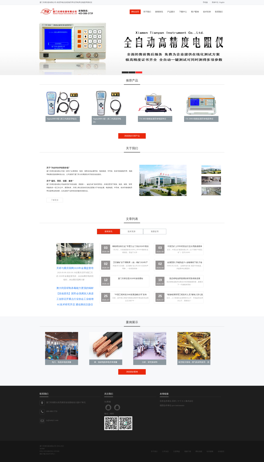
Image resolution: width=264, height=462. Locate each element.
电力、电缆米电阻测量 (61, 362)
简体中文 (215, 2)
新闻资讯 (159, 12)
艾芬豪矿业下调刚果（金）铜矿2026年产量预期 (130, 263)
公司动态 (165, 451)
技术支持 (207, 12)
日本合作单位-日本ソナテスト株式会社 (176, 401)
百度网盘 (176, 451)
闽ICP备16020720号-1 (47, 454)
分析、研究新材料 (149, 362)
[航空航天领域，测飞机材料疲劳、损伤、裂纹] (193, 345)
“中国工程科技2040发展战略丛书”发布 (130, 295)
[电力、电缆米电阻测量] (61, 345)
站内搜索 (210, 451)
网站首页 (135, 12)
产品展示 (171, 12)
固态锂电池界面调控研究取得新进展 (184, 278)
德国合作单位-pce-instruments (172, 405)
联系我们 (219, 12)
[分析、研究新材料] (149, 345)
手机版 (205, 2)
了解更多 (55, 200)
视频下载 (187, 451)
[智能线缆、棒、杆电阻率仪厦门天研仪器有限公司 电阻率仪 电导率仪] (132, 47)
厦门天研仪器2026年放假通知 (130, 278)
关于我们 (147, 12)
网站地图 (199, 451)
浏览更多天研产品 (132, 136)
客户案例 (195, 12)
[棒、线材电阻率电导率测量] (105, 345)
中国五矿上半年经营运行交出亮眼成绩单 (184, 246)
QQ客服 (108, 407)
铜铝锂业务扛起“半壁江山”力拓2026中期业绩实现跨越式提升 (130, 246)
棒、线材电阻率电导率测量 (105, 362)
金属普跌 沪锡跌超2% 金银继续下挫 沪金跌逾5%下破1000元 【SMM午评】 (184, 263)
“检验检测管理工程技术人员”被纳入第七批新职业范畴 (185, 295)
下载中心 (183, 12)
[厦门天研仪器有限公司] (66, 15)
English (221, 2)
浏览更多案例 (132, 372)
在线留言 (221, 451)
